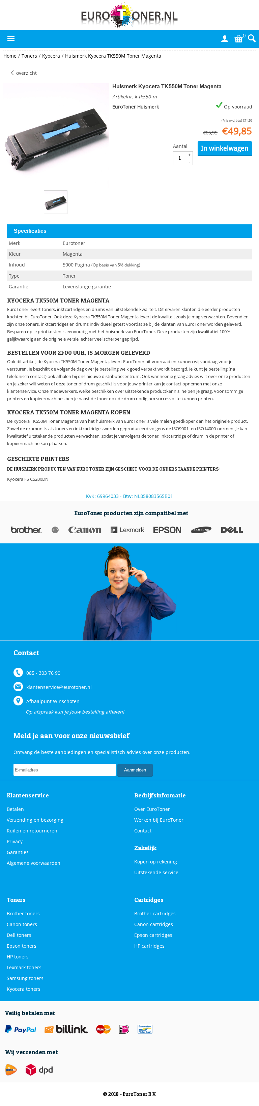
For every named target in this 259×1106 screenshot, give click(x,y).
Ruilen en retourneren (32, 830)
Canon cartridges (153, 924)
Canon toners (22, 924)
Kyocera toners (23, 989)
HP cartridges (149, 946)
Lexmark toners (24, 967)
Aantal (180, 146)
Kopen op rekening (155, 861)
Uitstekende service (156, 872)
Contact (142, 830)
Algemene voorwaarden (33, 863)
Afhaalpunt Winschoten (53, 701)
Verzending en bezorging (35, 820)
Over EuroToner (152, 809)
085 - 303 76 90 (43, 673)
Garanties (18, 852)
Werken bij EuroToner (158, 820)
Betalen (15, 809)
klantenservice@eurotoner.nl (59, 687)
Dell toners (19, 935)
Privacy (15, 841)
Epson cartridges (153, 935)
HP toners (18, 956)
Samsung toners (25, 978)
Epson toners (21, 946)
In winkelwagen (225, 148)
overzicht (26, 73)
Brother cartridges (155, 913)
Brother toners (23, 913)
